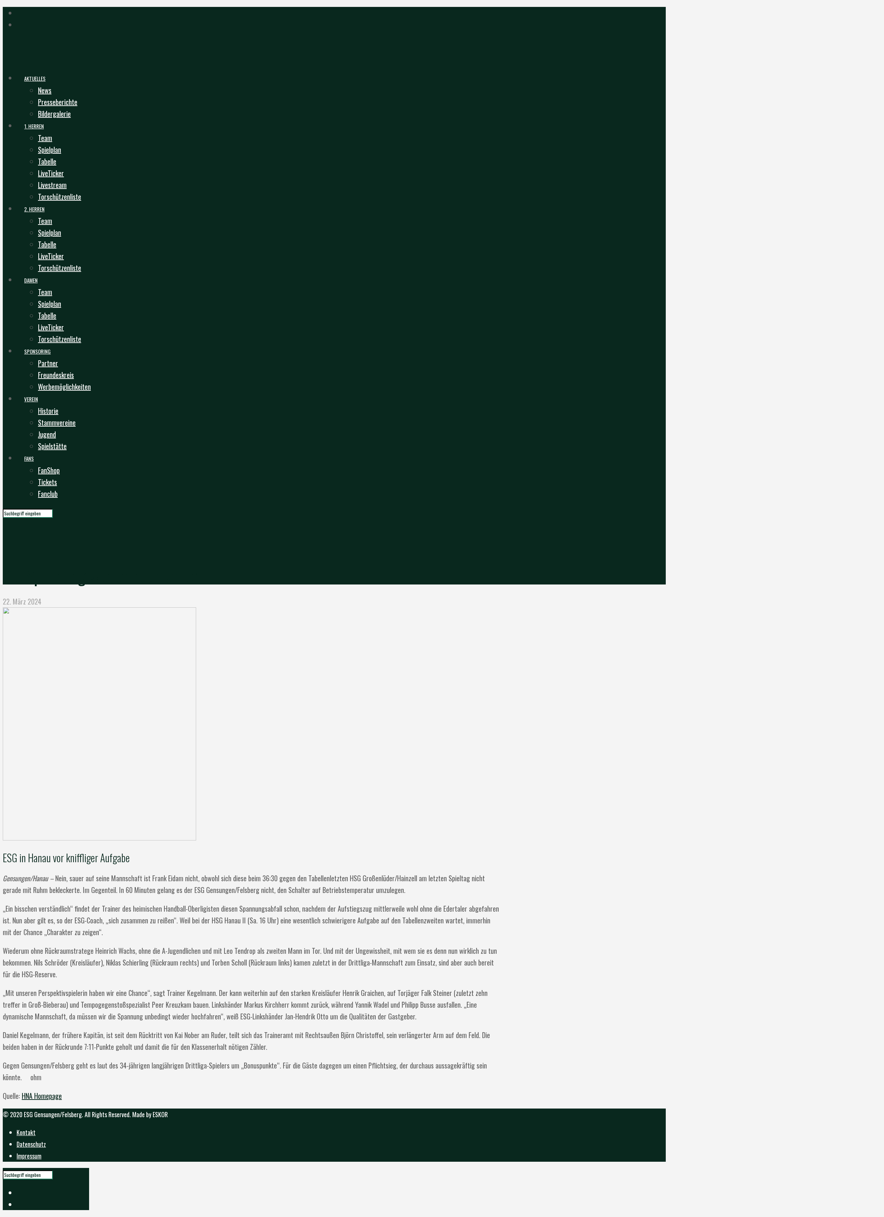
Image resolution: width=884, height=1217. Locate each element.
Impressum (29, 1155)
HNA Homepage (42, 1096)
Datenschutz (31, 1144)
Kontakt (26, 1132)
